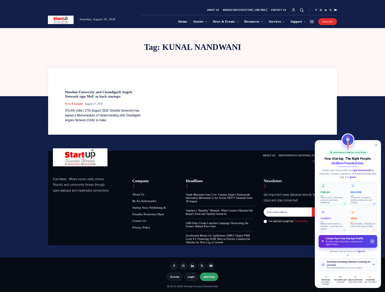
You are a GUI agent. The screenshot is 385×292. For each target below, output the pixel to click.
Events (174, 276)
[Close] (376, 145)
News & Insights (74, 103)
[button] (301, 10)
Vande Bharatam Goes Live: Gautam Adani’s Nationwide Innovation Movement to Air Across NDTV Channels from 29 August (219, 198)
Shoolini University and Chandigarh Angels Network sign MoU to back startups (98, 94)
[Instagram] (320, 10)
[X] (330, 10)
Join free (209, 276)
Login (191, 276)
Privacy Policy (301, 221)
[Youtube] (335, 10)
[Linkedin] (325, 10)
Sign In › (361, 251)
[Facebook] (316, 10)
